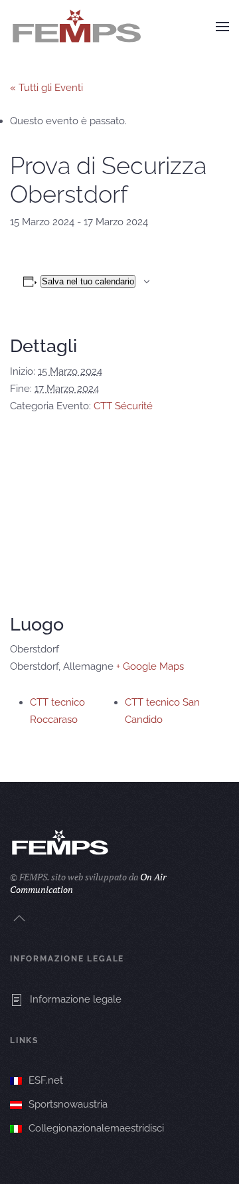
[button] (222, 26)
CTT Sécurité (123, 406)
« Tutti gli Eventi (46, 88)
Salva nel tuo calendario (88, 281)
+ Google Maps (150, 666)
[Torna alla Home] (76, 26)
